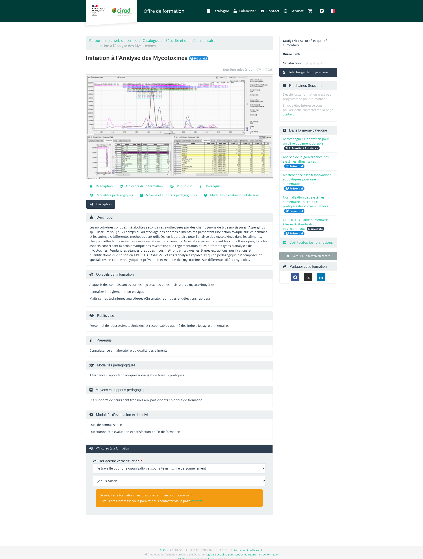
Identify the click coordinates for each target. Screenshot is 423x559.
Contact (272, 11)
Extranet (296, 11)
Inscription (103, 204)
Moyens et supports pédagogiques (171, 195)
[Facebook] (295, 277)
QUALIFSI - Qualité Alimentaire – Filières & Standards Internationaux (306, 224)
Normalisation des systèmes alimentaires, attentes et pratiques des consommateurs (305, 201)
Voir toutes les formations (311, 242)
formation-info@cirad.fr (248, 550)
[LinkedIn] (321, 277)
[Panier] (311, 11)
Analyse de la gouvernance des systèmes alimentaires (306, 159)
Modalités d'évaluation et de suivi (234, 195)
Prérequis (213, 186)
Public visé (184, 186)
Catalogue (220, 11)
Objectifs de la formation (144, 186)
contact (196, 501)
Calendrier (247, 11)
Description (104, 186)
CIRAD (164, 550)
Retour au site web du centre (113, 40)
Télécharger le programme (308, 72)
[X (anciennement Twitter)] (308, 277)
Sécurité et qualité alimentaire (190, 40)
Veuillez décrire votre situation (116, 461)
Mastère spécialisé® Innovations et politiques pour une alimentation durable (307, 179)
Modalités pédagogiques (114, 195)
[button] (332, 11)
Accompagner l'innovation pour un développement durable (306, 141)
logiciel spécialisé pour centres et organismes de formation (242, 554)
